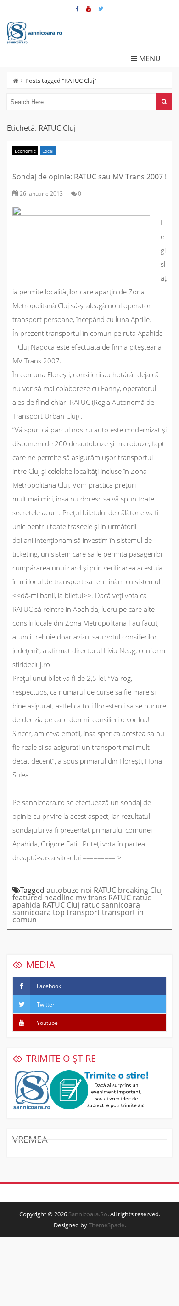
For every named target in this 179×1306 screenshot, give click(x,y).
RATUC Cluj (60, 905)
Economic (25, 151)
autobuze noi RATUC (81, 890)
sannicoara (31, 912)
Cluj (156, 890)
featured (27, 897)
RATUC (119, 897)
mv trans (91, 897)
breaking (133, 890)
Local (48, 151)
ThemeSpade (106, 1225)
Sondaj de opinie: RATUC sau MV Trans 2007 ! (89, 177)
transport (83, 912)
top (59, 912)
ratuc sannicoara (110, 905)
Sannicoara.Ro (87, 1214)
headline (59, 897)
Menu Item (77, 8)
